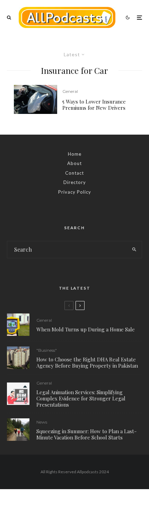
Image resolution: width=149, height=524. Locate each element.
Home (74, 154)
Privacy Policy (74, 192)
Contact (74, 173)
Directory (74, 182)
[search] (134, 249)
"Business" (46, 350)
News (41, 422)
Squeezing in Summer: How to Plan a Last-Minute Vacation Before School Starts (86, 434)
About (74, 163)
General (70, 91)
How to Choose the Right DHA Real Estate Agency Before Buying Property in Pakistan (87, 362)
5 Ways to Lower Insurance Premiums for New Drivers (94, 104)
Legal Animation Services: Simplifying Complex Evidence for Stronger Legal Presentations (80, 398)
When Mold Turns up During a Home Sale (85, 329)
